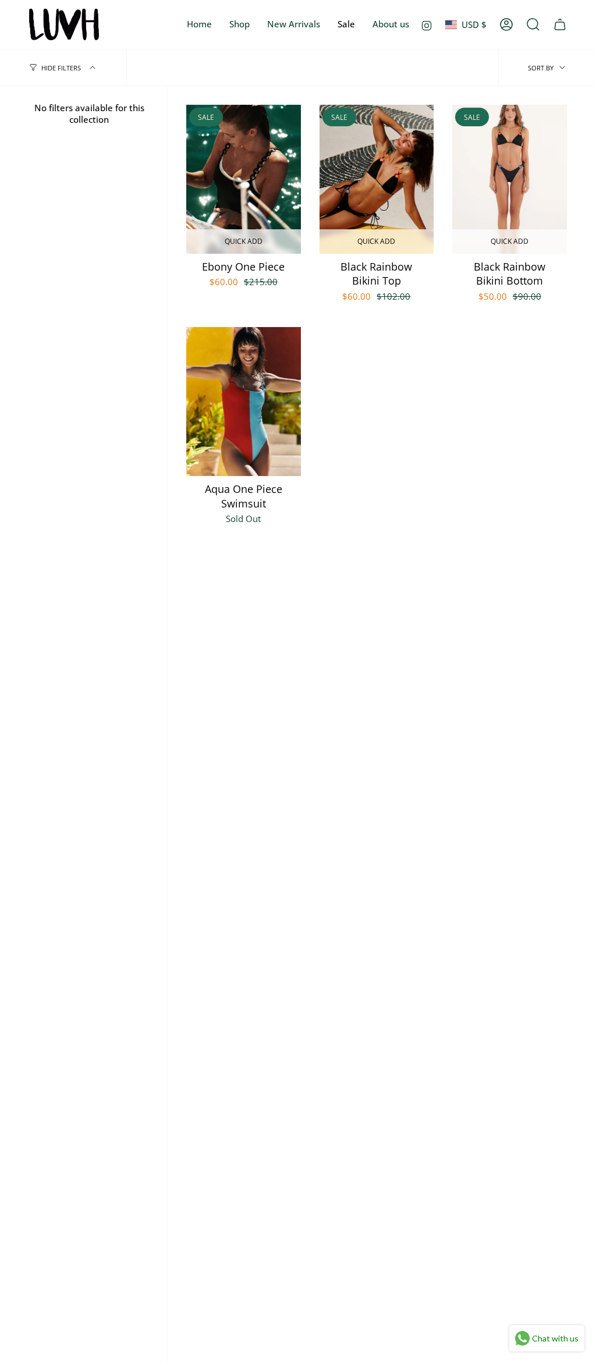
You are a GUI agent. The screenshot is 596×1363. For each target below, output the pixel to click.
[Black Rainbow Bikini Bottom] (509, 179)
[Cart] (560, 24)
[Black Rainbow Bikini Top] (377, 179)
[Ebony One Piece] (243, 179)
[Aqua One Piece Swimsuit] (243, 401)
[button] (239, 24)
